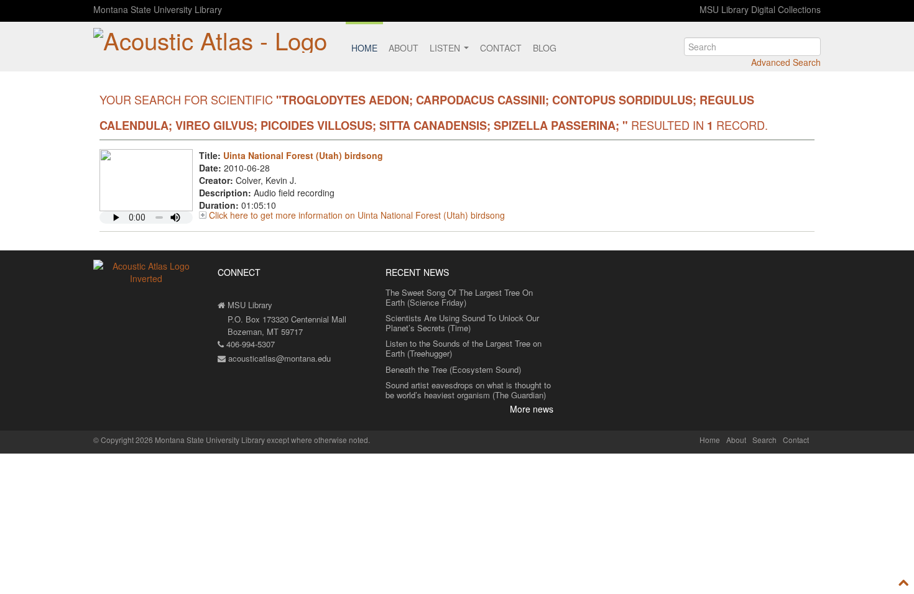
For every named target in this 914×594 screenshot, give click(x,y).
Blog (544, 48)
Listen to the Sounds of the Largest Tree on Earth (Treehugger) (463, 348)
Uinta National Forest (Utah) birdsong (303, 155)
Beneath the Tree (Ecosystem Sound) (453, 369)
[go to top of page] (904, 583)
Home (364, 48)
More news (531, 409)
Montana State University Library (157, 9)
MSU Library (248, 305)
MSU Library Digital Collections (760, 9)
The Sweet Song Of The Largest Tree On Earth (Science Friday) (459, 297)
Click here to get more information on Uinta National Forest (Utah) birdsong (357, 215)
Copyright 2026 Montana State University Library (183, 439)
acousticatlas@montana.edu (278, 358)
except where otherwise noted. (318, 439)
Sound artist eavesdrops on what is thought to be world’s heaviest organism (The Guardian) (468, 390)
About (403, 48)
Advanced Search (786, 62)
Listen (446, 48)
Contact (501, 48)
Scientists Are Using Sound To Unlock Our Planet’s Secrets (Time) (462, 323)
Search (764, 439)
